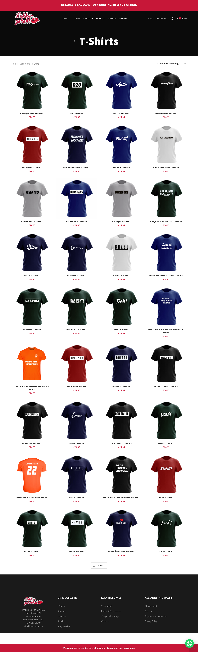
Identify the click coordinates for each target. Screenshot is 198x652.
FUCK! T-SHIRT (166, 551)
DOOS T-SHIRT (76, 443)
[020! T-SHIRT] (76, 90)
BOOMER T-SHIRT (76, 275)
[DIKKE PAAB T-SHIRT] (76, 363)
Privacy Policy (151, 621)
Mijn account (151, 606)
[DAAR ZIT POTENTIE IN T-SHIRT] (166, 252)
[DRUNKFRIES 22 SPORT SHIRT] (32, 474)
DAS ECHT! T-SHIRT (76, 329)
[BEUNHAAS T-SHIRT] (76, 198)
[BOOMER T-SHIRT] (76, 252)
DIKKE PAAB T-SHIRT (77, 386)
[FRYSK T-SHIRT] (76, 528)
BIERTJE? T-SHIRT (121, 221)
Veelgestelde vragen (110, 616)
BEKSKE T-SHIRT (121, 167)
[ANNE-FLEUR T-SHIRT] (166, 90)
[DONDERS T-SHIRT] (32, 420)
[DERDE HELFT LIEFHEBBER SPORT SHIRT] (32, 363)
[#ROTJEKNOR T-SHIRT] (32, 90)
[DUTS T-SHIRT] (76, 474)
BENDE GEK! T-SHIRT (32, 221)
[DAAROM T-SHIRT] (32, 307)
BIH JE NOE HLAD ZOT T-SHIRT (166, 221)
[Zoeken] (172, 19)
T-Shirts (61, 606)
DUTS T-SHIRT (76, 497)
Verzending (106, 606)
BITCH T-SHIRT (32, 275)
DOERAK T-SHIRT (121, 386)
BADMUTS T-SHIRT (32, 167)
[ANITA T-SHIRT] (121, 90)
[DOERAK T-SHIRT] (121, 363)
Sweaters (62, 611)
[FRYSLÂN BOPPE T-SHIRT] (121, 528)
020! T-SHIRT (76, 113)
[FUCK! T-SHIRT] (166, 528)
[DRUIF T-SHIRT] (166, 420)
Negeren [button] (193, 648)
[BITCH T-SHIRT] (32, 252)
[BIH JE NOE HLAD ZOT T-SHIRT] (166, 198)
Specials (61, 621)
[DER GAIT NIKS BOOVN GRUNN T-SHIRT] (166, 307)
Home (15, 63)
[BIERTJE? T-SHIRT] (121, 198)
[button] (189, 643)
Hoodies (62, 616)
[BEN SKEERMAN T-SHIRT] (166, 144)
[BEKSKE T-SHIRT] (121, 144)
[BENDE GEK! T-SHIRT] (32, 198)
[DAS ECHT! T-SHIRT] (76, 307)
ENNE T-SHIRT (166, 497)
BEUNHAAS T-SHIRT (76, 221)
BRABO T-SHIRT (121, 275)
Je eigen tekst (64, 626)
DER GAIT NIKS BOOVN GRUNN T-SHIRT (166, 331)
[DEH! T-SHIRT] (121, 307)
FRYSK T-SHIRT (77, 551)
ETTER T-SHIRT (32, 551)
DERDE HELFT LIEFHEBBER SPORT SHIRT (32, 388)
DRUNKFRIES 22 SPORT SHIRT (31, 497)
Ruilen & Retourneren (111, 611)
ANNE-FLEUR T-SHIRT (166, 113)
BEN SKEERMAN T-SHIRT (166, 167)
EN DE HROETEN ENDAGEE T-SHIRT (121, 497)
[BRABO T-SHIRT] (121, 252)
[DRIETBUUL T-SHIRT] (121, 420)
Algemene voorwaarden (156, 616)
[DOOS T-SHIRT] (76, 420)
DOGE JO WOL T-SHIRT (166, 386)
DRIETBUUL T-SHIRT (121, 443)
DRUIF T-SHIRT (166, 443)
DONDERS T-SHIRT (32, 443)
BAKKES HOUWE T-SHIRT (76, 167)
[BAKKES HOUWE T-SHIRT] (76, 144)
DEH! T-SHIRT (121, 329)
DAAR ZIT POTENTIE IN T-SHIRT (166, 275)
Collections (25, 63)
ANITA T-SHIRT (121, 113)
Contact (105, 621)
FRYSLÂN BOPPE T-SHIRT (121, 551)
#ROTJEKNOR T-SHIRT (32, 113)
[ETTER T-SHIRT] (32, 528)
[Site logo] (27, 18)
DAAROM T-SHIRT (31, 329)
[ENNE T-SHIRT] (166, 474)
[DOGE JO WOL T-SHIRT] (166, 363)
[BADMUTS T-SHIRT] (32, 144)
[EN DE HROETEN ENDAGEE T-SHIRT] (121, 474)
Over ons (149, 611)
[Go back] (75, 41)
